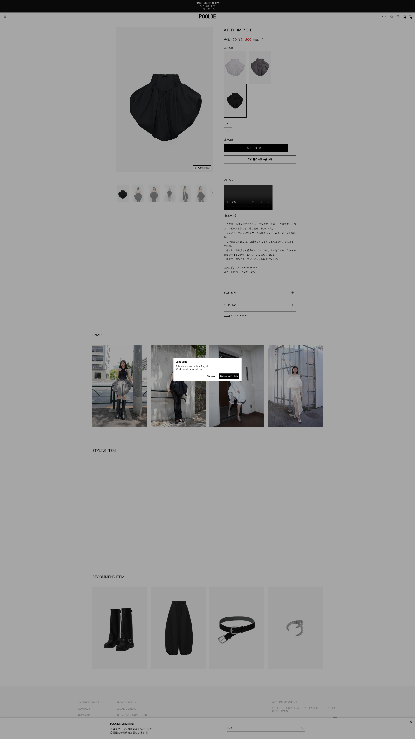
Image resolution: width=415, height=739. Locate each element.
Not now (211, 376)
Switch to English (229, 376)
